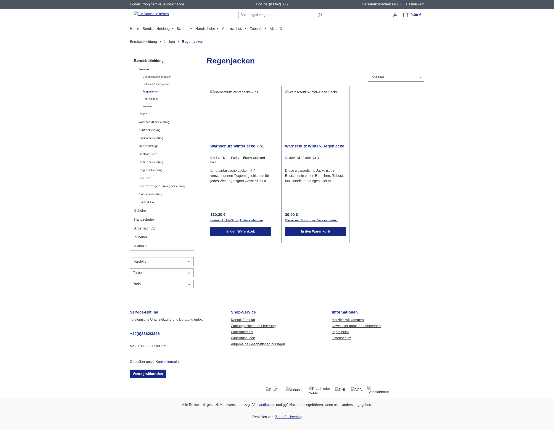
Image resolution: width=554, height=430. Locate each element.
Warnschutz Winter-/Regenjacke (314, 146)
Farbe (137, 273)
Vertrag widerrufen (148, 374)
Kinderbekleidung (150, 194)
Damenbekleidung (150, 162)
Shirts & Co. (146, 202)
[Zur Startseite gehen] (151, 14)
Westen (147, 106)
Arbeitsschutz (144, 228)
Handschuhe (144, 219)
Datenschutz (341, 338)
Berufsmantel (150, 98)
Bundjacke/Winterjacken (157, 76)
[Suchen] (320, 15)
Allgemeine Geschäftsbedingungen (258, 344)
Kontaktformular (168, 362)
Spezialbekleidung (150, 138)
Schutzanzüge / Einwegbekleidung (161, 186)
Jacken (143, 69)
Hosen (142, 114)
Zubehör (140, 237)
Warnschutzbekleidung (153, 122)
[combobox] (276, 15)
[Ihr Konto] (395, 14)
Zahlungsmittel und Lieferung (253, 326)
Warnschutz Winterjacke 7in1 (237, 146)
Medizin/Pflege (148, 146)
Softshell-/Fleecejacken (156, 84)
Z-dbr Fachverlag (288, 417)
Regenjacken (151, 91)
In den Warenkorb (240, 231)
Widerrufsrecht (242, 332)
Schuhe (140, 210)
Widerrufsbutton (243, 338)
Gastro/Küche (147, 154)
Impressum (340, 332)
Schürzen (144, 178)
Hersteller (140, 261)
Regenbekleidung (150, 170)
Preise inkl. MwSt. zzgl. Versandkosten (236, 220)
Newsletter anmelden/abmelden (356, 326)
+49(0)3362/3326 (145, 333)
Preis (137, 284)
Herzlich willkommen (348, 320)
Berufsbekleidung (149, 61)
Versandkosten (263, 405)
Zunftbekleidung (149, 130)
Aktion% (140, 246)
